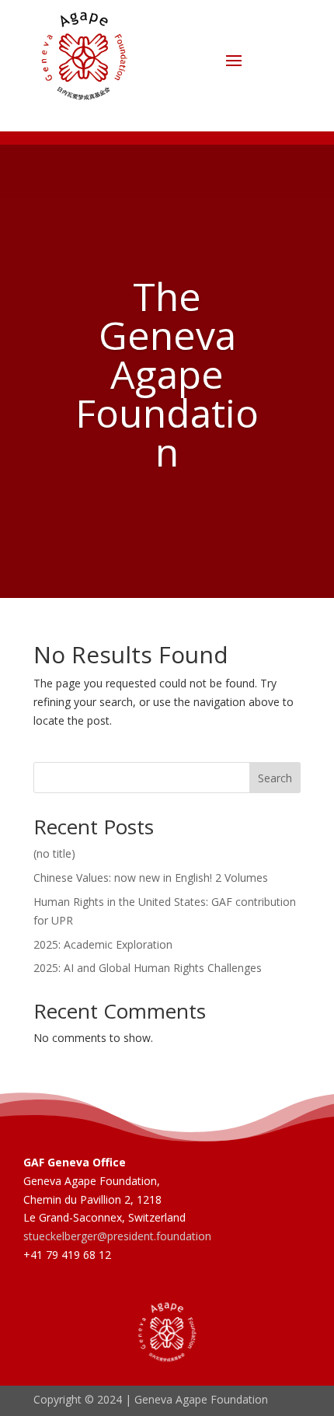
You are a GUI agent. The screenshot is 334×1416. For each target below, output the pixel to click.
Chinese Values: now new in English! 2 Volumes (150, 877)
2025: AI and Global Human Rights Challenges (147, 967)
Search (275, 778)
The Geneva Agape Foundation (167, 374)
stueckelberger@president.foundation (117, 1236)
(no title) (54, 853)
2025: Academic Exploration (102, 944)
